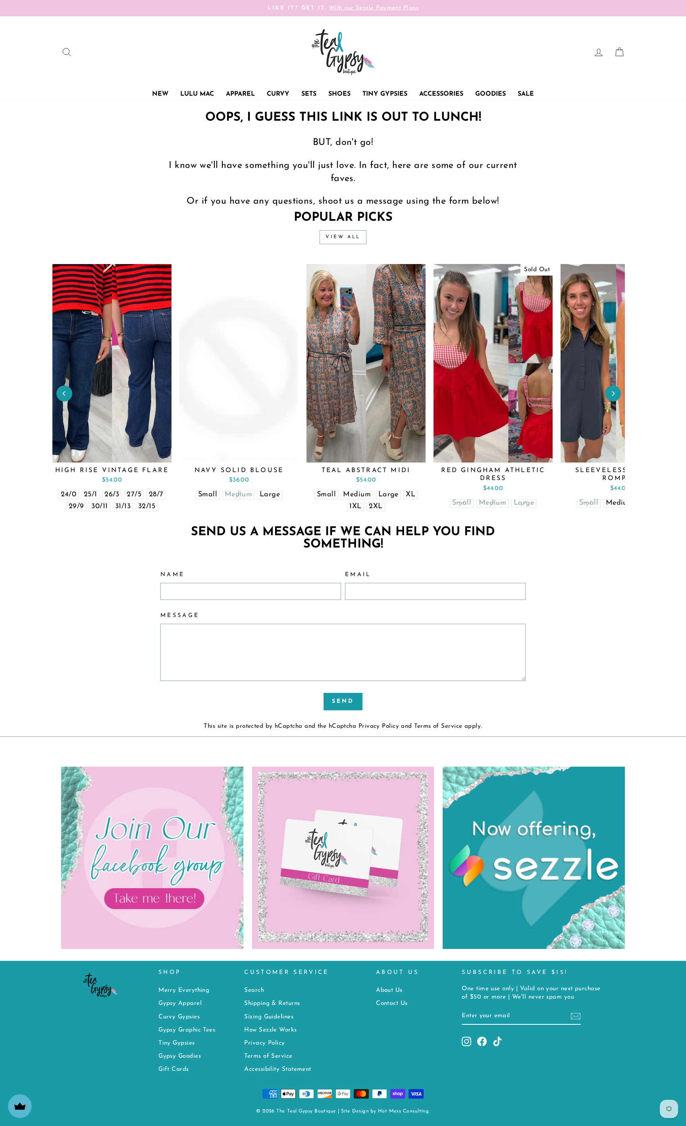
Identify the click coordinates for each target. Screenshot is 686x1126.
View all (343, 237)
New (160, 94)
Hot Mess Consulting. (404, 1111)
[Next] (613, 393)
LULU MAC (197, 94)
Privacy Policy (378, 726)
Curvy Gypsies (179, 1017)
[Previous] (64, 393)
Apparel (240, 94)
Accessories (441, 94)
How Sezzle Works (270, 1030)
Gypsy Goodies (179, 1056)
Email (358, 575)
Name (172, 575)
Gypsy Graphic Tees (186, 1030)
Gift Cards (173, 1069)
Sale (526, 94)
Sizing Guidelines (268, 1017)
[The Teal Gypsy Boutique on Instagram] (466, 1041)
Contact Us (392, 1003)
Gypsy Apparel (180, 1003)
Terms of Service (438, 726)
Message (179, 616)
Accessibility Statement (277, 1069)
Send (343, 701)
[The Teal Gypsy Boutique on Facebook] (482, 1041)
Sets (308, 94)
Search (254, 990)
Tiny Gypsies (384, 94)
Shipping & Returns (272, 1003)
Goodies (490, 94)
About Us (389, 990)
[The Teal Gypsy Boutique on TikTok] (497, 1041)
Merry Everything (183, 990)
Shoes (339, 94)
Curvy (278, 94)
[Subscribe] (575, 1016)
